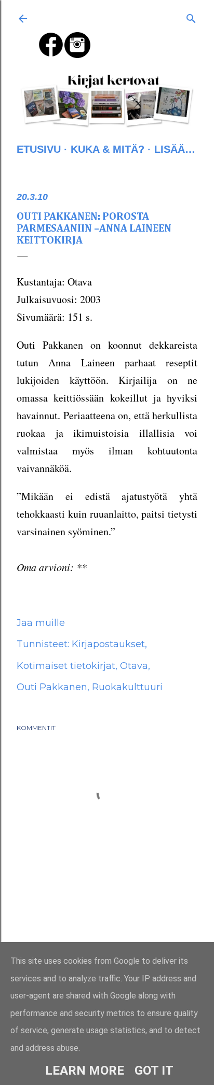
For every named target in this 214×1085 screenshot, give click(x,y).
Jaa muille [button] (41, 623)
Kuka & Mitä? (107, 149)
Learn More (84, 1070)
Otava (134, 666)
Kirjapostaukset (108, 644)
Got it (154, 1070)
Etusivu (39, 149)
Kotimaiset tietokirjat (66, 666)
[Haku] (191, 16)
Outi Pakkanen (52, 687)
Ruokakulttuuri (127, 687)
